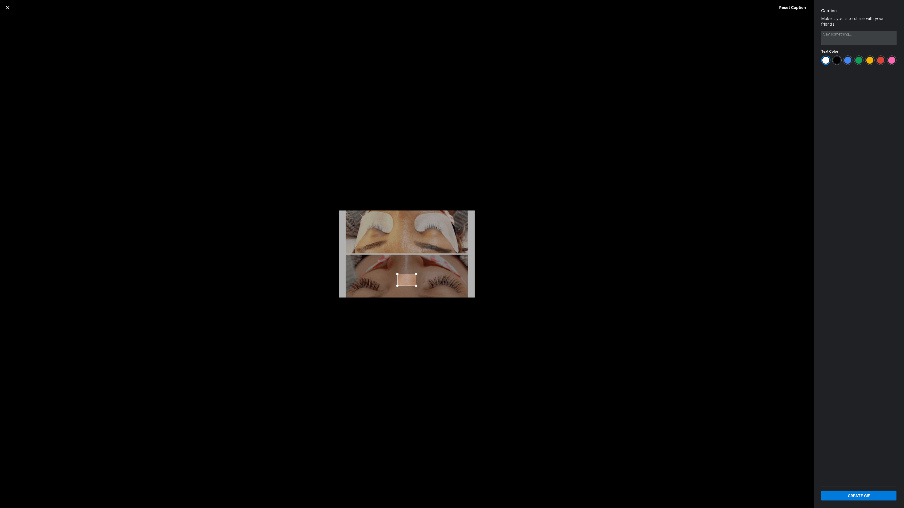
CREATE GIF (859, 495)
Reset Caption (792, 7)
